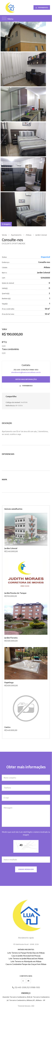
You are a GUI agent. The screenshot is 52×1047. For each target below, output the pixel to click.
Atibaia (28, 235)
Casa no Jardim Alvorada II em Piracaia (25, 956)
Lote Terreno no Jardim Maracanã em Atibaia (26, 958)
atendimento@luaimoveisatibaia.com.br (26, 372)
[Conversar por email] (28, 981)
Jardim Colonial (41, 235)
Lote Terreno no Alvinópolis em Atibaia (26, 961)
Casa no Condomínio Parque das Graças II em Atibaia (26, 964)
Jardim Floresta (11, 638)
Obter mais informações (26, 379)
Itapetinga (8, 682)
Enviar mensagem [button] (26, 869)
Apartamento (16, 235)
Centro (7, 727)
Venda (4, 235)
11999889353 (43, 7)
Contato (26, 365)
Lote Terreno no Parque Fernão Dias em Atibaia (26, 953)
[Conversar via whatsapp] (23, 981)
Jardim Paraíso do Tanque (15, 593)
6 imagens (6, 224)
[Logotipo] (4, 7)
